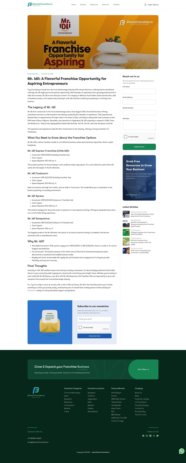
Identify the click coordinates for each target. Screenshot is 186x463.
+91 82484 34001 (34, 438)
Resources (94, 5)
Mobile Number (128, 108)
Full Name (126, 87)
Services (83, 5)
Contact (116, 5)
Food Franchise (136, 238)
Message (126, 118)
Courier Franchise (137, 248)
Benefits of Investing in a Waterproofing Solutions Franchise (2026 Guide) (142, 224)
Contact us (32, 291)
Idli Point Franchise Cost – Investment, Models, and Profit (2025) (141, 242)
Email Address (128, 97)
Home (74, 5)
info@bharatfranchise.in (38, 442)
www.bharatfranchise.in (101, 452)
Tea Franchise (135, 230)
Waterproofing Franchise (139, 212)
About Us (105, 5)
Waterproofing (135, 220)
